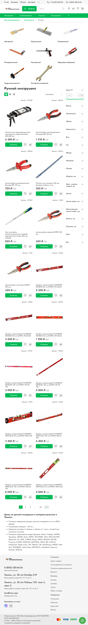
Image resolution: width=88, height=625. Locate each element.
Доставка (31, 2)
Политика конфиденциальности (61, 568)
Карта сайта (54, 606)
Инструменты (56, 15)
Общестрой (8, 15)
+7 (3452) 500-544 (56, 2)
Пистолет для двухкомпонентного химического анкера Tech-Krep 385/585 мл (17, 134)
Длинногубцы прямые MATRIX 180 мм (49, 233)
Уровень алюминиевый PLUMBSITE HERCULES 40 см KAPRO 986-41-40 (18, 435)
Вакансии (54, 572)
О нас (6, 2)
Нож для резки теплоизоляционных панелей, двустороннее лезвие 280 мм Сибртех (16, 235)
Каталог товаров (56, 561)
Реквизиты (54, 602)
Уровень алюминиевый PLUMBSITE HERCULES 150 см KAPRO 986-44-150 (18, 486)
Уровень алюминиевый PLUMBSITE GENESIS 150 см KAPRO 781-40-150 (49, 385)
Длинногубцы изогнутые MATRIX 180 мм (17, 286)
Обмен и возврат (56, 591)
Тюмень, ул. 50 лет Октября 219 (20, 574)
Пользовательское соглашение (61, 565)
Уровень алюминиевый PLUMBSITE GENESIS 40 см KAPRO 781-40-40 (49, 335)
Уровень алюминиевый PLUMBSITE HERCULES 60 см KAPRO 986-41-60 (49, 485)
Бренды (53, 610)
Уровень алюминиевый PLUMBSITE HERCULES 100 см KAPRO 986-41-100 (49, 436)
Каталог (31, 8)
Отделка (42, 15)
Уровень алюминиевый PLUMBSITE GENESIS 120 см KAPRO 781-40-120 (18, 385)
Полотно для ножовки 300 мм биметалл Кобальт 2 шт (47, 184)
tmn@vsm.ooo (11, 593)
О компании (55, 599)
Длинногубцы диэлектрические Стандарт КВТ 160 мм (48, 133)
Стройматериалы (26, 15)
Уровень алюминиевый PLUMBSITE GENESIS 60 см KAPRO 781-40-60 (49, 286)
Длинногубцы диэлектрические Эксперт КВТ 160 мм (17, 184)
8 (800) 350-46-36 (75, 2)
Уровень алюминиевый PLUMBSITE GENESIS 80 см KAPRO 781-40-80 (18, 335)
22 (41, 507)
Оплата (23, 2)
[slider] (67, 99)
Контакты (14, 2)
